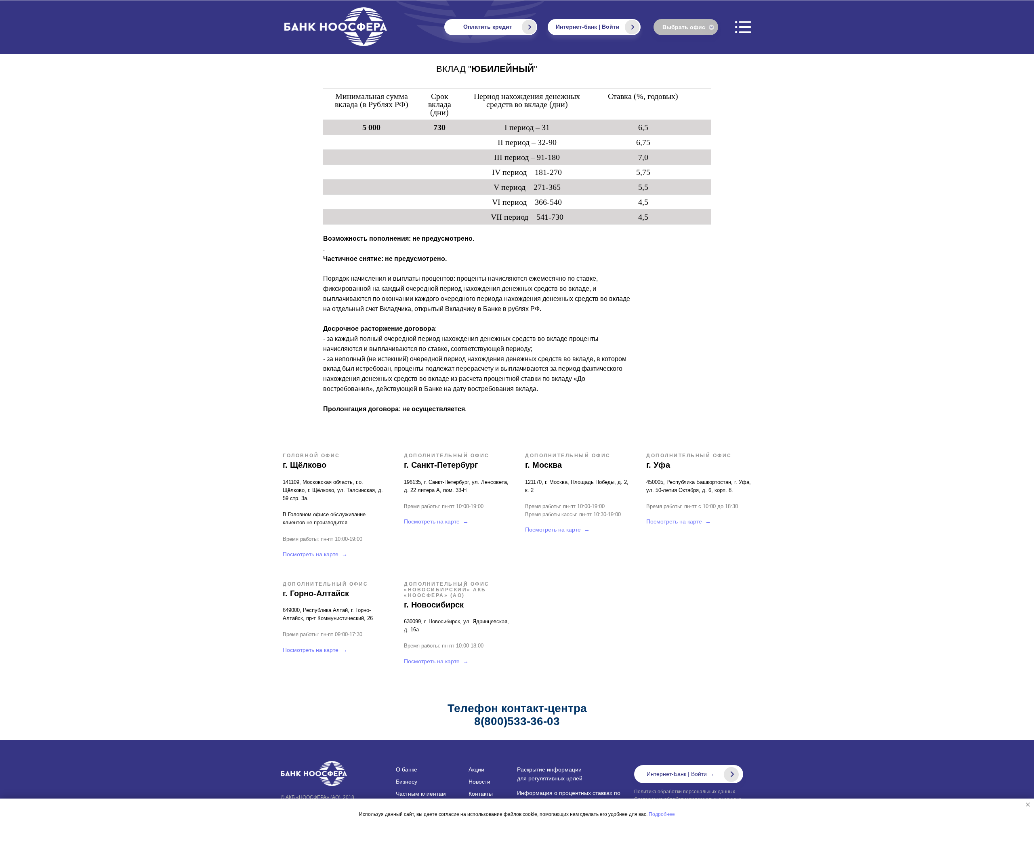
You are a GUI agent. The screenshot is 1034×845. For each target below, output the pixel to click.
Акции (476, 769)
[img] (632, 27)
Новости (479, 781)
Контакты (481, 793)
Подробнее (662, 814)
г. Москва (543, 464)
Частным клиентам (421, 793)
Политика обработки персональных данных (684, 792)
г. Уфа (658, 464)
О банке (406, 769)
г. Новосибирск (434, 604)
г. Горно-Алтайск (316, 593)
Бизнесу (406, 781)
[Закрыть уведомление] (1028, 805)
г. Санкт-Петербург (441, 464)
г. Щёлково (304, 464)
